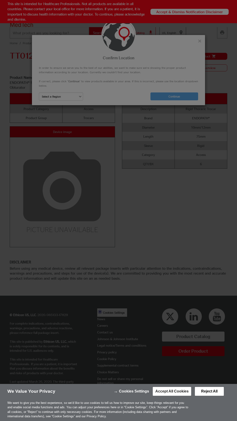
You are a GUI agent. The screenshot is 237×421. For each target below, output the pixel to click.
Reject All (209, 391)
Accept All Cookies (172, 391)
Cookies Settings (134, 391)
